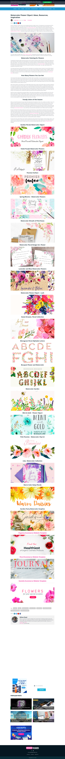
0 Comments (30, 20)
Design (19, 8)
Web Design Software (47, 8)
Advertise (32, 754)
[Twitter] (16, 23)
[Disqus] (32, 640)
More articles (22, 623)
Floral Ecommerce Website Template (32, 557)
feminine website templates (18, 107)
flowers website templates (27, 54)
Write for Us (36, 754)
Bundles (15, 8)
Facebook (21, 622)
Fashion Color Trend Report (34, 113)
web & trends (27, 8)
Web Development (34, 8)
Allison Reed (16, 20)
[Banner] (42, 4)
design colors (25, 608)
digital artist (32, 608)
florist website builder (48, 121)
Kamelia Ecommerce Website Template (32, 581)
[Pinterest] (18, 23)
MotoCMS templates (47, 608)
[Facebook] (20, 23)
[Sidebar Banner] (20, 686)
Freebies (22, 8)
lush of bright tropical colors (31, 27)
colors (15, 608)
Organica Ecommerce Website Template (32, 533)
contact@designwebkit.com (32, 752)
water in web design (25, 610)
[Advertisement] (43, 732)
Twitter (25, 622)
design (19, 608)
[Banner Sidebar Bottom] (21, 733)
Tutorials (41, 8)
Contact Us (28, 754)
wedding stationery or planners (16, 31)
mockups (49, 71)
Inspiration (39, 608)
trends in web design (15, 610)
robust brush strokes (41, 63)
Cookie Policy (24, 3)
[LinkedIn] (14, 23)
